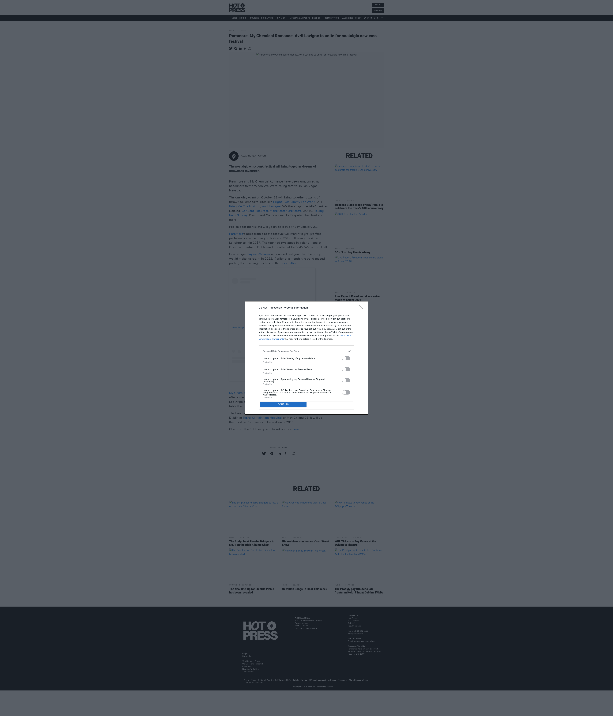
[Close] (362, 308)
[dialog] (306, 358)
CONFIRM (283, 404)
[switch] (346, 358)
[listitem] (306, 351)
